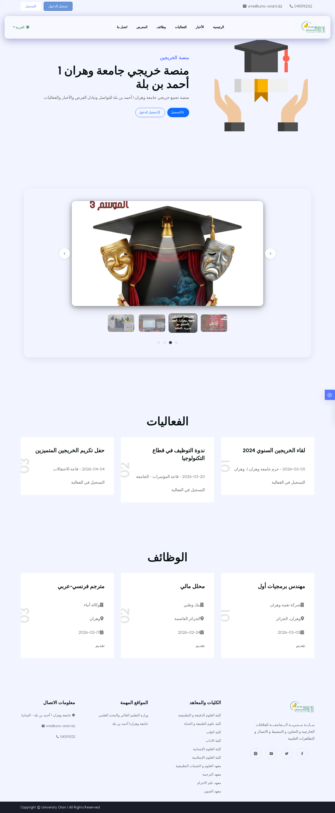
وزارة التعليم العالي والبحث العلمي (123, 715)
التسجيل (30, 6)
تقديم (300, 645)
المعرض (142, 27)
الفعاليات (181, 27)
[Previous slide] (64, 253)
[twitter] (286, 753)
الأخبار (200, 27)
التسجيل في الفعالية (288, 482)
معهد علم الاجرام (209, 783)
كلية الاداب (213, 741)
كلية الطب (213, 732)
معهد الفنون (212, 791)
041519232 (302, 6)
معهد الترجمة (211, 774)
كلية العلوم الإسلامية (206, 757)
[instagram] (255, 753)
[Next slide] (270, 253)
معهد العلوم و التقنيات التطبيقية (198, 766)
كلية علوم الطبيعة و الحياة (202, 724)
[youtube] (271, 753)
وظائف (161, 27)
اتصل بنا (122, 27)
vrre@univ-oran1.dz (264, 6)
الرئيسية (218, 27)
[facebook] (302, 753)
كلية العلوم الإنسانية (207, 749)
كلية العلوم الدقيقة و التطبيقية (199, 715)
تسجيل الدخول (58, 6)
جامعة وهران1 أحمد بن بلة (130, 724)
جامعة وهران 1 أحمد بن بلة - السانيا (46, 715)
